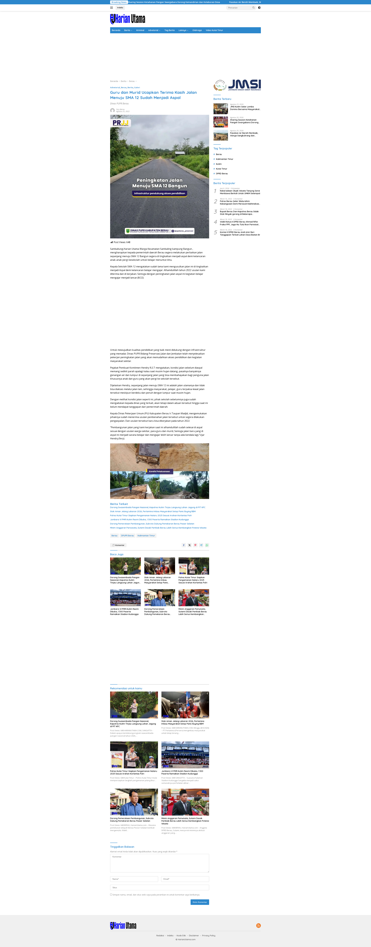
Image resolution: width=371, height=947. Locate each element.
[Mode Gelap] (259, 7)
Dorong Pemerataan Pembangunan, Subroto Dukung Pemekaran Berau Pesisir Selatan (152, 523)
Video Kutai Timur (214, 30)
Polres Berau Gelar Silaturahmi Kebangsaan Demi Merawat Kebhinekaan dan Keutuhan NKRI (240, 202)
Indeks (120, 7)
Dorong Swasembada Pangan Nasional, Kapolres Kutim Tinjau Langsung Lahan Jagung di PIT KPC (157, 507)
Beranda (116, 30)
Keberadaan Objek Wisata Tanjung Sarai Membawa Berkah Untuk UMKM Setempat (240, 192)
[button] (254, 7)
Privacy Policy (208, 935)
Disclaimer (194, 935)
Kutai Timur (221, 168)
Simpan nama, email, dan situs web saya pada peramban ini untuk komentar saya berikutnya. (156, 894)
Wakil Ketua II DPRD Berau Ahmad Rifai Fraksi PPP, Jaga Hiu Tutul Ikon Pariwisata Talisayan (240, 223)
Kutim (219, 164)
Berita (127, 30)
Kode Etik (181, 935)
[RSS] (258, 925)
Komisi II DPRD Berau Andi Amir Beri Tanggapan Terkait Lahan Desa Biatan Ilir (240, 233)
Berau (124, 87)
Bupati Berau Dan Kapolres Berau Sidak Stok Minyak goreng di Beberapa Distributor (239, 212)
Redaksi (160, 935)
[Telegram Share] (201, 545)
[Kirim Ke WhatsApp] (207, 545)
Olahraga (197, 30)
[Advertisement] (185, 55)
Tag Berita (169, 30)
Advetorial (153, 30)
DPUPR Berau (127, 535)
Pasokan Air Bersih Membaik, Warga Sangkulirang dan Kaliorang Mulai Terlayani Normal (219, 2)
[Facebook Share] (184, 545)
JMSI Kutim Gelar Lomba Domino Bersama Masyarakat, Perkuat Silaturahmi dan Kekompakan (245, 108)
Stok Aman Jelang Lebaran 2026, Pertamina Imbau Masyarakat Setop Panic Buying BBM (153, 511)
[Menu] (112, 7)
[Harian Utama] (127, 19)
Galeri (137, 87)
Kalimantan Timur (146, 535)
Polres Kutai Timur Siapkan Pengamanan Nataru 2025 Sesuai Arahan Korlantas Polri (151, 515)
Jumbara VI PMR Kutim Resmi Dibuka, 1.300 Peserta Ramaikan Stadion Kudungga (149, 519)
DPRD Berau (222, 173)
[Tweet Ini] (189, 545)
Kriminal (140, 30)
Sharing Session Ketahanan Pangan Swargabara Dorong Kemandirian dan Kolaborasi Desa (244, 121)
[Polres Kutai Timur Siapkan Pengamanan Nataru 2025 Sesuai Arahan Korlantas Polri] (194, 566)
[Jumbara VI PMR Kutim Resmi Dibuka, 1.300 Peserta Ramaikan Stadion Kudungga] (125, 597)
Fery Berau (120, 109)
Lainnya (182, 30)
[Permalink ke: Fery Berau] (112, 110)
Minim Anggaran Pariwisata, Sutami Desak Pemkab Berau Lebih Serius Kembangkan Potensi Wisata (158, 527)
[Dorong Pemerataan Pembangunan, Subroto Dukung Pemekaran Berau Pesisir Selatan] (159, 597)
